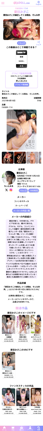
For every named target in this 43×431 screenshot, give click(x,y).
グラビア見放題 (21, 84)
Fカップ (21, 43)
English (38, 4)
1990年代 (33, 190)
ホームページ (20, 205)
